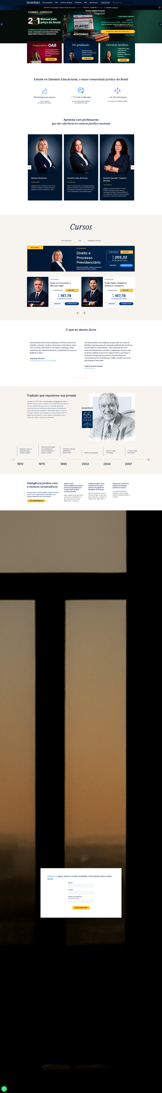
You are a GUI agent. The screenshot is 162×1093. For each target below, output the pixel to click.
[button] (160, 24)
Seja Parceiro (94, 2)
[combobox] (123, 2)
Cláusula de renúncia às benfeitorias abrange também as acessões (121, 486)
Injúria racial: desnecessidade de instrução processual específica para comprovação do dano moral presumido (73, 488)
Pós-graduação (47, 2)
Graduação (78, 2)
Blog (85, 2)
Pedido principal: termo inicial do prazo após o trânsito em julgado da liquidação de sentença (96, 487)
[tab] (66, 241)
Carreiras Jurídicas (66, 2)
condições (115, 7)
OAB (56, 2)
